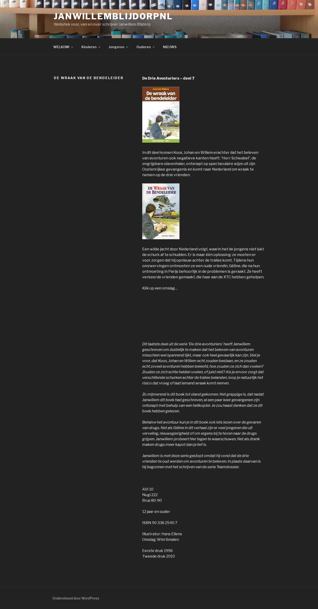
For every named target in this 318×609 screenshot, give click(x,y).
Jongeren (116, 47)
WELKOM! (61, 47)
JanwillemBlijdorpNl (113, 16)
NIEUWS (169, 47)
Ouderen (143, 47)
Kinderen (89, 47)
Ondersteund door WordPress (75, 598)
